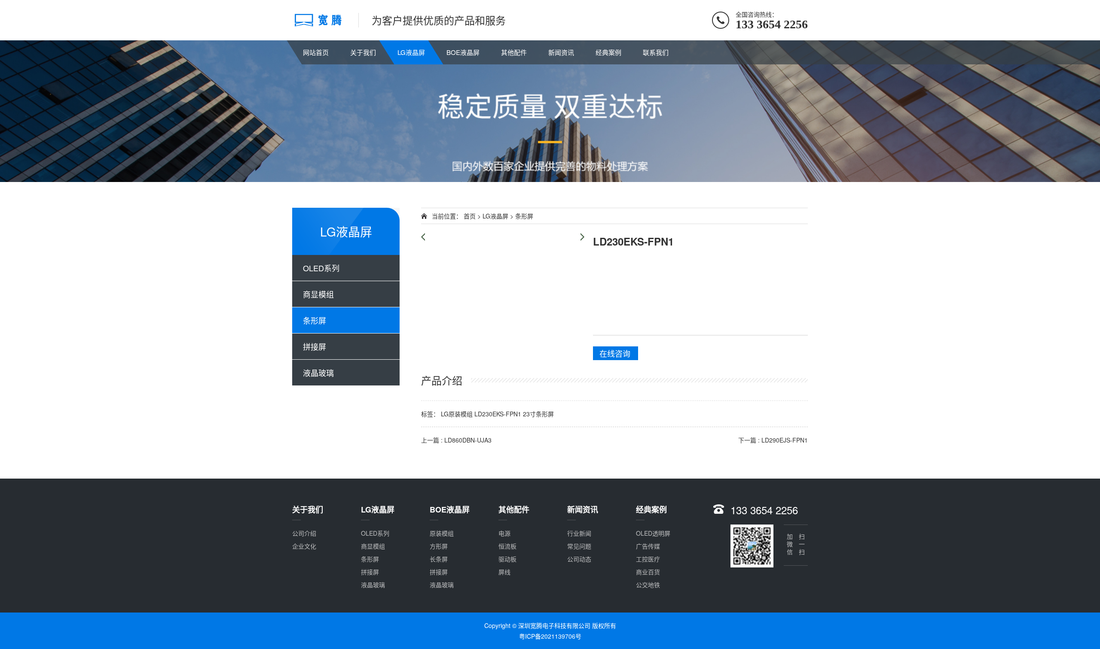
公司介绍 (304, 533)
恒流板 (507, 546)
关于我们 (363, 52)
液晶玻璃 (318, 372)
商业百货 (648, 571)
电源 (504, 533)
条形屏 (314, 320)
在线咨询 (614, 353)
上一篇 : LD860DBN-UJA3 (456, 440)
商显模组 (318, 294)
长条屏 (439, 559)
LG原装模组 (457, 413)
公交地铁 (648, 584)
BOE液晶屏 (463, 52)
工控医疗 (648, 559)
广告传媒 (648, 546)
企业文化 (304, 546)
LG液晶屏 (411, 52)
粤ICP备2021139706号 (550, 636)
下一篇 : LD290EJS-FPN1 (773, 440)
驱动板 (507, 559)
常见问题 (579, 546)
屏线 (504, 571)
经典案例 (608, 52)
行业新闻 (579, 533)
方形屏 (439, 546)
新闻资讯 (561, 52)
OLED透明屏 (653, 533)
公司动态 (579, 559)
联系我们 (656, 52)
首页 (470, 216)
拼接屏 (314, 346)
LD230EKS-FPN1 (497, 413)
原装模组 (442, 533)
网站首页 (316, 52)
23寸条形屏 (538, 413)
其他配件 (514, 52)
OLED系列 (321, 267)
